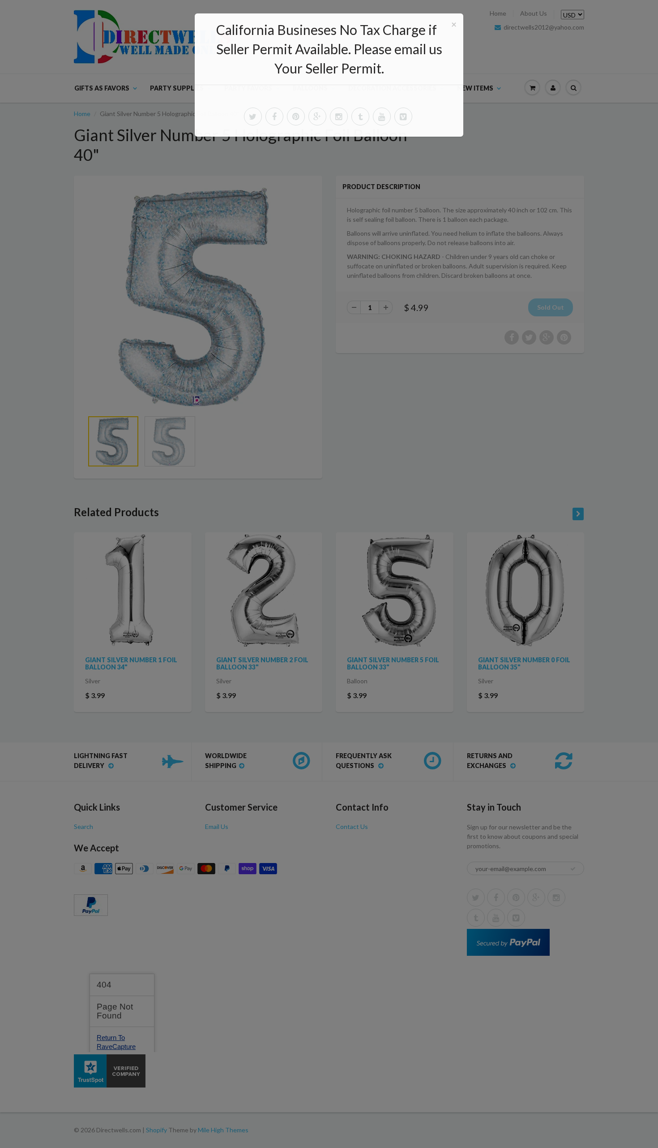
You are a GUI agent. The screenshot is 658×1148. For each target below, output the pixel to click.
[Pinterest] (296, 116)
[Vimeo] (403, 116)
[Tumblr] (360, 116)
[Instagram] (339, 116)
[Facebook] (274, 116)
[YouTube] (382, 116)
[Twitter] (253, 116)
